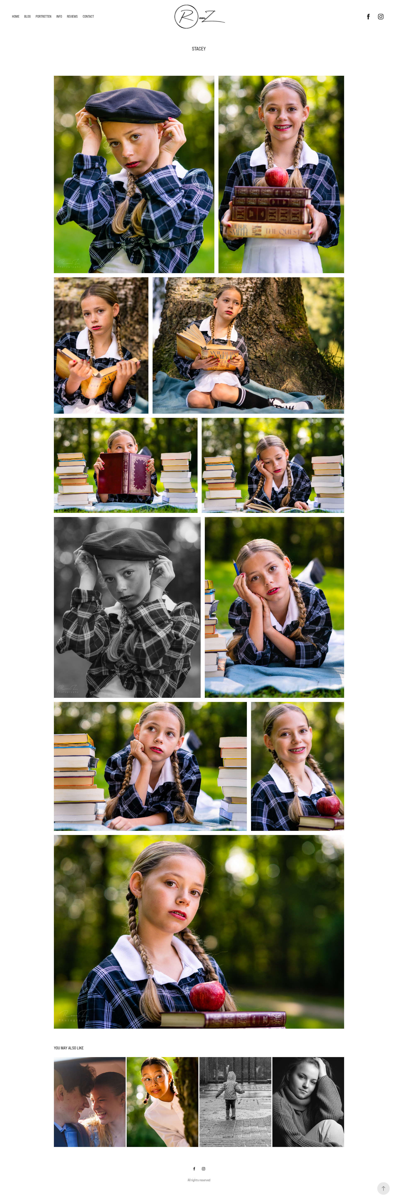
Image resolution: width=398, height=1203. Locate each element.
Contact (88, 16)
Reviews (72, 16)
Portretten (43, 16)
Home (15, 16)
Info (59, 16)
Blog (27, 16)
